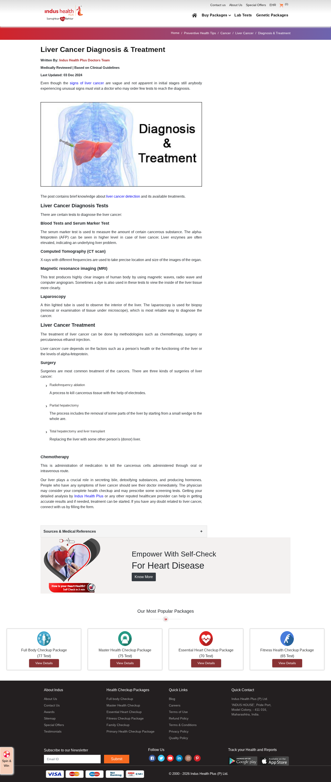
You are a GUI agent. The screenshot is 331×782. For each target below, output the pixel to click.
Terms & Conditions (183, 725)
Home (175, 33)
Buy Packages (214, 15)
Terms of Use (178, 712)
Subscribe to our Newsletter (66, 750)
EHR (273, 5)
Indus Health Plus (88, 496)
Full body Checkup (120, 699)
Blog (172, 699)
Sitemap (50, 718)
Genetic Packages (272, 15)
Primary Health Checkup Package (130, 731)
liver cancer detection (123, 196)
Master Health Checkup (123, 705)
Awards (49, 712)
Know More (144, 577)
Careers (174, 705)
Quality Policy (178, 738)
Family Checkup (118, 725)
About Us (235, 5)
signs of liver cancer (88, 83)
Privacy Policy (178, 731)
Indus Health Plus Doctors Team (84, 60)
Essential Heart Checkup (124, 712)
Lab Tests (243, 15)
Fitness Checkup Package (125, 718)
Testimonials (52, 731)
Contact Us (52, 705)
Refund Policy (178, 718)
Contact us (218, 5)
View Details (44, 663)
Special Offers (256, 5)
